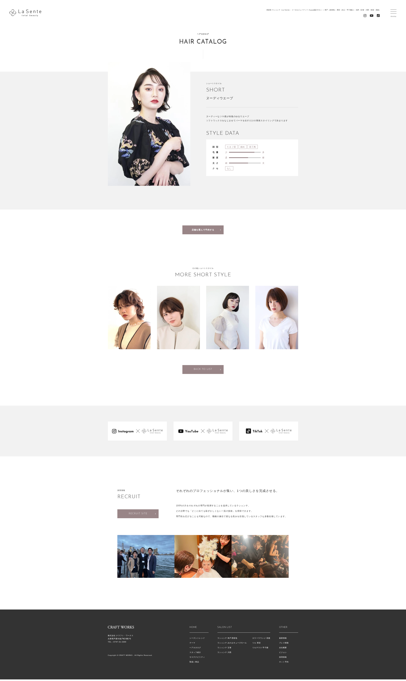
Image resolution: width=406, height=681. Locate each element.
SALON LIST (224, 627)
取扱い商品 (194, 662)
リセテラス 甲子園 (260, 648)
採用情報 (283, 657)
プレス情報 (284, 643)
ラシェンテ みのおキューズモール (232, 643)
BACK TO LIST (203, 369)
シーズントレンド (197, 638)
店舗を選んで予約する (203, 230)
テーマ (192, 643)
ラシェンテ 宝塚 (224, 648)
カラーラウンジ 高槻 (261, 638)
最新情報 (283, 638)
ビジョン (283, 652)
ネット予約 (284, 662)
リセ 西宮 (256, 643)
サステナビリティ (197, 657)
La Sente (25, 13)
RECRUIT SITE (138, 513)
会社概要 (283, 648)
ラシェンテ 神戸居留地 (227, 638)
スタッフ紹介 (195, 652)
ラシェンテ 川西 (224, 652)
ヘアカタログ (195, 648)
